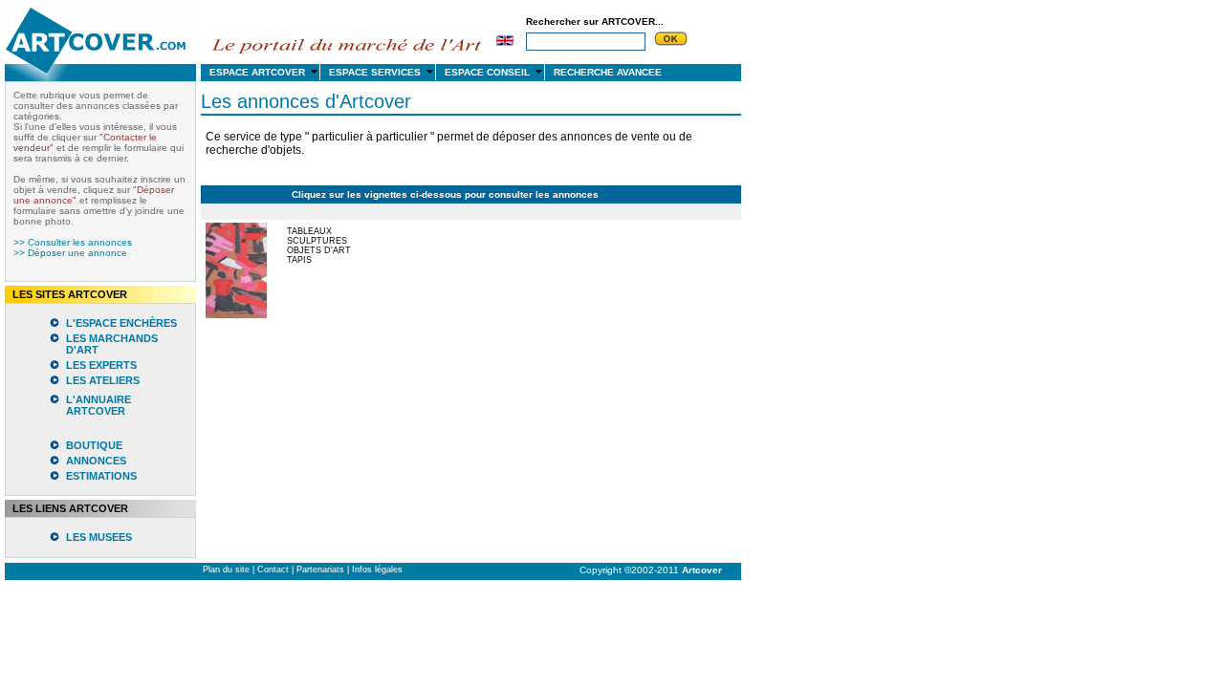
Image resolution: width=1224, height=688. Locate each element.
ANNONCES (96, 460)
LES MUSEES (99, 537)
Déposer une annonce (77, 252)
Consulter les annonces (80, 242)
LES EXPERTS (101, 365)
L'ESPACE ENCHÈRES (121, 323)
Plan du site (226, 569)
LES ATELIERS (103, 380)
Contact (273, 569)
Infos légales (377, 569)
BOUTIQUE (94, 445)
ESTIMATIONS (101, 476)
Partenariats (320, 569)
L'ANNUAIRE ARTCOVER (98, 405)
